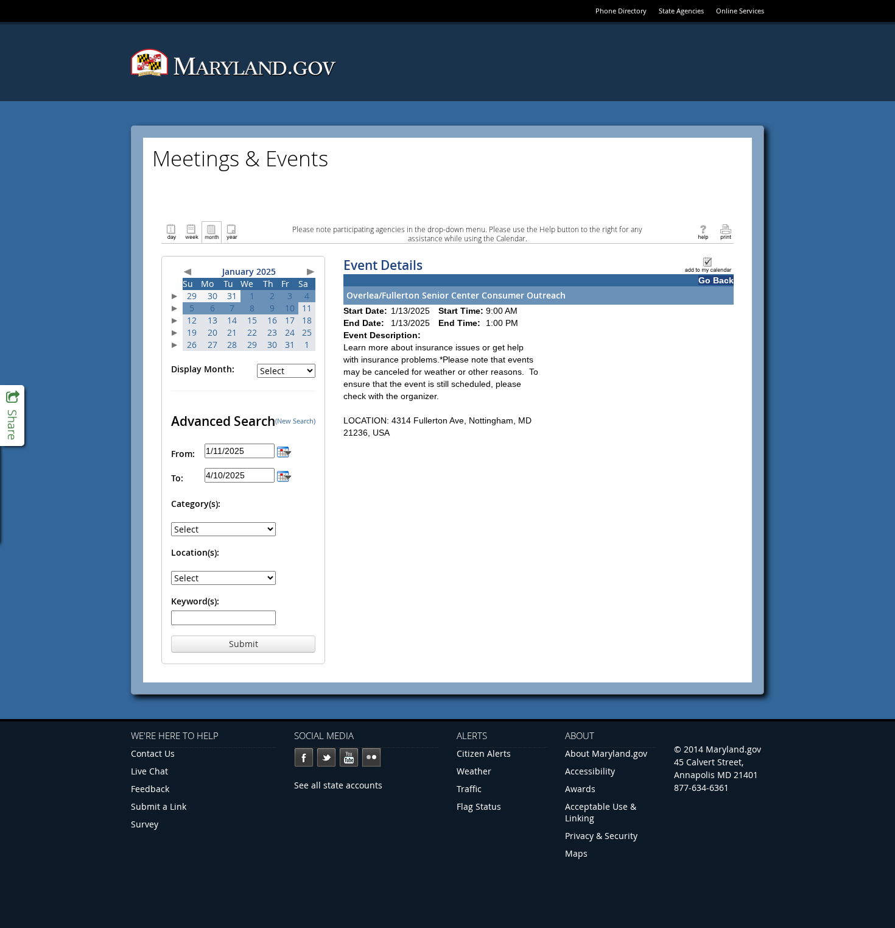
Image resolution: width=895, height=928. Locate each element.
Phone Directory (621, 10)
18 (307, 320)
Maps (576, 853)
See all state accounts (338, 785)
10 (290, 308)
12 (192, 320)
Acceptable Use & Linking (600, 812)
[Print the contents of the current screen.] (725, 231)
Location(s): (195, 552)
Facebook (304, 757)
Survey (144, 824)
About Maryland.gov (606, 753)
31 (232, 296)
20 (212, 332)
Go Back (716, 280)
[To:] (284, 475)
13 (212, 320)
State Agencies (681, 10)
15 (252, 320)
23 (272, 332)
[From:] (284, 450)
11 (307, 308)
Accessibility (590, 771)
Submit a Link (158, 806)
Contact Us (153, 753)
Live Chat (149, 771)
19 (192, 332)
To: (177, 478)
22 (252, 332)
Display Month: (202, 369)
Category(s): (195, 503)
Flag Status (479, 806)
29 (192, 296)
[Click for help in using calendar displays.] (703, 231)
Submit (243, 644)
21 (232, 332)
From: (183, 453)
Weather (474, 771)
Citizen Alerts (484, 753)
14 (232, 320)
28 (232, 344)
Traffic (469, 789)
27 (212, 344)
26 (192, 344)
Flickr (371, 757)
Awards (580, 789)
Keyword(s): (195, 601)
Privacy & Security (601, 835)
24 (290, 332)
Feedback (150, 789)
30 (212, 296)
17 (290, 320)
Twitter (326, 757)
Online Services (740, 10)
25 (307, 332)
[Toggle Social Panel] (12, 415)
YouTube (349, 757)
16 (272, 320)
